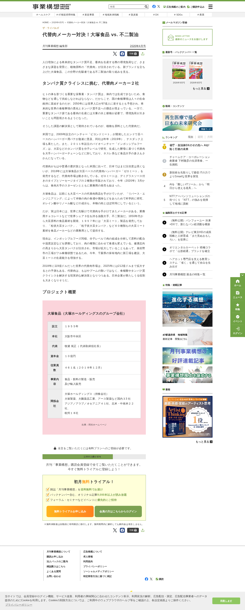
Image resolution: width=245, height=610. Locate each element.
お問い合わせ (54, 576)
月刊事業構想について (58, 551)
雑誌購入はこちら (56, 566)
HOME (45, 22)
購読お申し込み (55, 556)
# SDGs (178, 14)
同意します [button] (226, 601)
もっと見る (199, 88)
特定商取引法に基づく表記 (97, 576)
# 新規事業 (88, 14)
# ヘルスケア (43, 14)
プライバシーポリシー (95, 566)
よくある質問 (54, 571)
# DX (156, 14)
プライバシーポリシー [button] (18, 604)
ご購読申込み (197, 7)
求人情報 (88, 556)
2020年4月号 (58, 22)
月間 (209, 136)
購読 (161, 579)
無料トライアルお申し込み (70, 511)
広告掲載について (92, 551)
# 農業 (201, 14)
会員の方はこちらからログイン (118, 511)
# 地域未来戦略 (111, 14)
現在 (190, 136)
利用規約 (88, 561)
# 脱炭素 (133, 14)
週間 (200, 136)
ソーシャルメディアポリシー (98, 571)
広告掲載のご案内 (176, 7)
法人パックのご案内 (57, 561)
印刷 (132, 53)
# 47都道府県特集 (66, 14)
